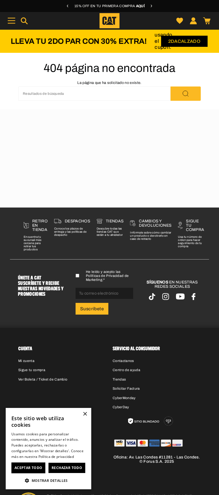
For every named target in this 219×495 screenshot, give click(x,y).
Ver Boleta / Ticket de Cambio (42, 379)
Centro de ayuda (126, 370)
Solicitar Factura (126, 389)
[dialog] (48, 448)
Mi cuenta (26, 361)
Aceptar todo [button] (28, 467)
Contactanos (123, 361)
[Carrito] (207, 20)
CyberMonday (124, 398)
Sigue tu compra (31, 370)
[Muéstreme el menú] (11, 20)
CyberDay (121, 407)
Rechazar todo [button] (67, 467)
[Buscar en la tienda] (186, 93)
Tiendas (119, 379)
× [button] (85, 414)
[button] (48, 480)
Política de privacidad (56, 456)
